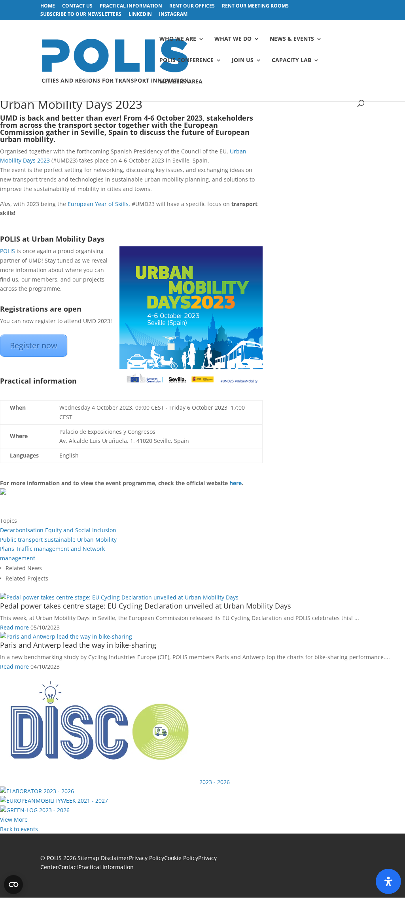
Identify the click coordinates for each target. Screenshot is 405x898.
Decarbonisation (22, 530)
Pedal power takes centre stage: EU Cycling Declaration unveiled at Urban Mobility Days (145, 606)
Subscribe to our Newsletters (80, 14)
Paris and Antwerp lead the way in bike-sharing (78, 645)
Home (47, 6)
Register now (33, 345)
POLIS (7, 251)
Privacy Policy (146, 858)
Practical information (131, 6)
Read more (14, 627)
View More (14, 819)
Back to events (19, 829)
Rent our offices (192, 6)
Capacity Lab (291, 60)
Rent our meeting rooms (255, 6)
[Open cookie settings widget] (13, 884)
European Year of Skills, (99, 204)
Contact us (77, 6)
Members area (180, 82)
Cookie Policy (181, 858)
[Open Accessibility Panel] (388, 881)
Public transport (21, 539)
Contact (68, 867)
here (235, 483)
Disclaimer (115, 858)
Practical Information (106, 867)
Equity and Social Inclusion (80, 530)
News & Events (292, 39)
